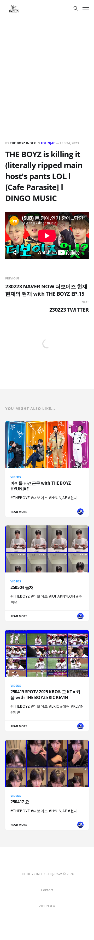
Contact (47, 889)
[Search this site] (76, 8)
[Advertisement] (47, 66)
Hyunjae (48, 143)
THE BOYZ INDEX (23, 143)
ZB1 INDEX (47, 905)
